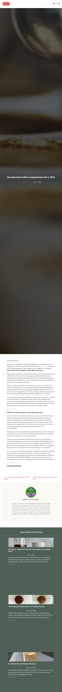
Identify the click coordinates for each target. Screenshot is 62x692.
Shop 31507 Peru (12, 409)
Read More (11, 564)
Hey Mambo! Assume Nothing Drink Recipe (22, 664)
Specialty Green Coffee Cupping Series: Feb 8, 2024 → (45, 478)
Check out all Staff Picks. (14, 465)
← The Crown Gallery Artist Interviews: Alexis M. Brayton (16, 478)
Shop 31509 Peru (12, 463)
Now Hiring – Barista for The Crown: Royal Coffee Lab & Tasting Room (29, 550)
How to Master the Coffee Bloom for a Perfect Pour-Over (26, 606)
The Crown (24, 182)
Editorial (31, 186)
